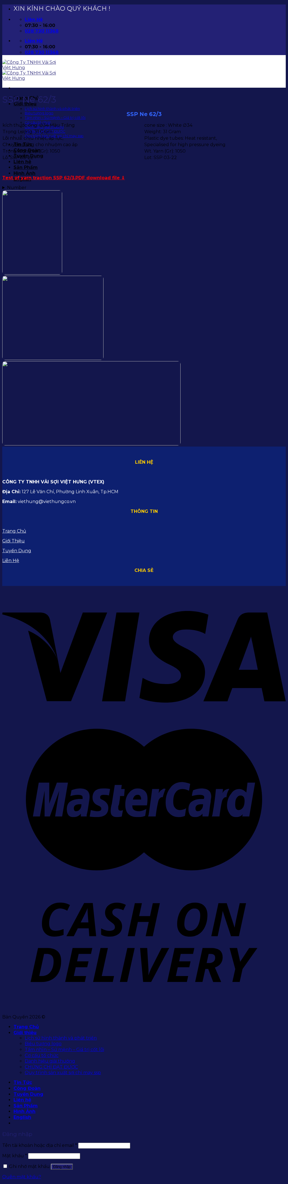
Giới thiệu (25, 1032)
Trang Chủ (14, 531)
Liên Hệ (10, 560)
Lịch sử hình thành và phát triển (52, 109)
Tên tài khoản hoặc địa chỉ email (39, 1145)
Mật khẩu (14, 1155)
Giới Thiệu (13, 541)
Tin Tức (23, 1082)
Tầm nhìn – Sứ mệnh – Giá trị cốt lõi (55, 118)
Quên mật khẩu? (21, 1177)
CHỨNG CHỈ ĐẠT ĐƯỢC (51, 1067)
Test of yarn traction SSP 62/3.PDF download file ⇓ (63, 177)
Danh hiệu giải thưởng (50, 1061)
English (22, 1117)
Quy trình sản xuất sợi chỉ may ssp (63, 1072)
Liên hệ (22, 161)
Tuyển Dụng (16, 550)
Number (16, 187)
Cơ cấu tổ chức (38, 122)
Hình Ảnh (24, 173)
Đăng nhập (62, 1167)
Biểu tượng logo (39, 113)
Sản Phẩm (26, 167)
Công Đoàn (27, 1088)
